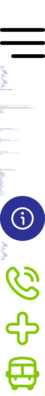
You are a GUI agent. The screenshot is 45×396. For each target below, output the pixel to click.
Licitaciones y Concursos (5, 71)
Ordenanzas (5, 72)
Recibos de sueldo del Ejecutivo (5, 73)
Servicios (1, 183)
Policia (1, 189)
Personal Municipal (4, 83)
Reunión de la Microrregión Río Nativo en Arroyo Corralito (6, 169)
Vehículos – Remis (3, 86)
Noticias (1, 77)
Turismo (2, 84)
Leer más (1, 130)
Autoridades (3, 69)
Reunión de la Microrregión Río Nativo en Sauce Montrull (6, 128)
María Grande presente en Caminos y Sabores (5, 139)
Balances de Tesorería (5, 253)
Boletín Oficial (4, 70)
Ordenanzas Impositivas (6, 255)
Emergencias (1, 191)
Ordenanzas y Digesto (5, 254)
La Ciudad (2, 74)
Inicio (1, 78)
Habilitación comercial (4, 85)
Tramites (1, 75)
